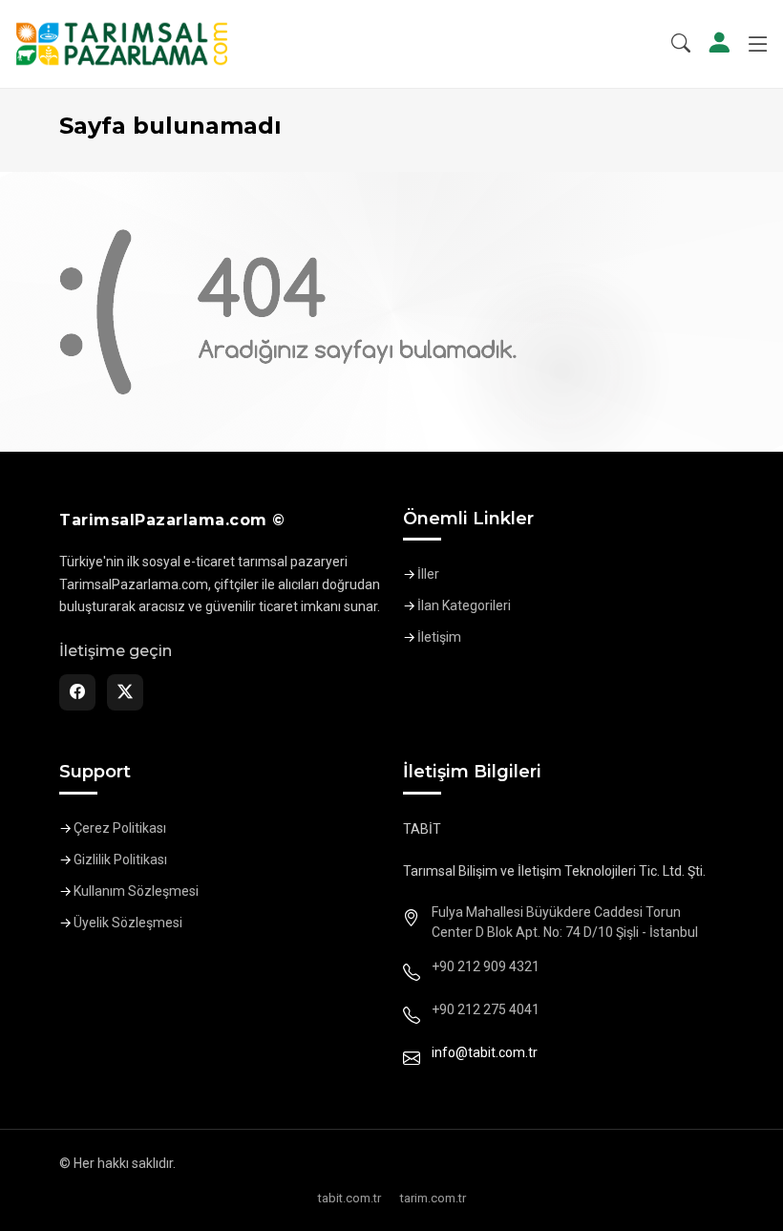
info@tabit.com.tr (485, 1052)
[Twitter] (125, 692)
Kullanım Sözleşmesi (136, 891)
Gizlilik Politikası (120, 859)
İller (428, 574)
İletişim (439, 637)
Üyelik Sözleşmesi (128, 922)
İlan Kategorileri (464, 605)
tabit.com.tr (349, 1198)
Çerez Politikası (120, 828)
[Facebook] (77, 692)
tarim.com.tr (433, 1198)
